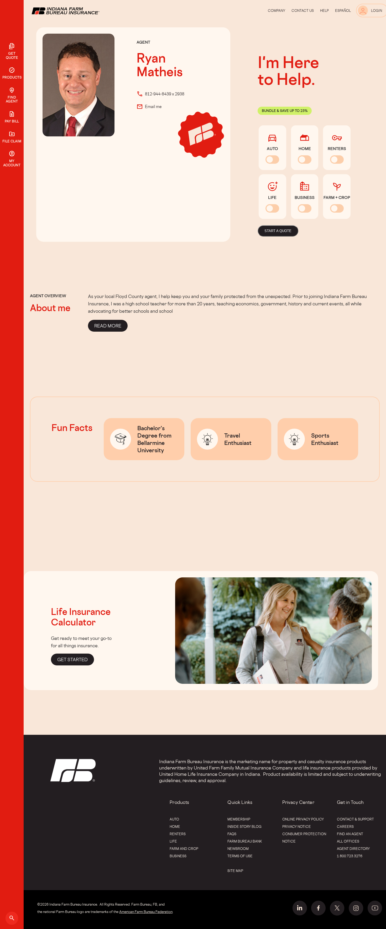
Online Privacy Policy (303, 819)
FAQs (231, 834)
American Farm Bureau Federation (146, 912)
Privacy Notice (296, 826)
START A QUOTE (277, 231)
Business (178, 856)
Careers (345, 826)
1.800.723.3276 (349, 856)
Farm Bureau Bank (244, 841)
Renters (178, 834)
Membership (238, 819)
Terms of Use (240, 856)
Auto (174, 819)
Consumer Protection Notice (304, 837)
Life (173, 841)
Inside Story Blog (244, 826)
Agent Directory (353, 848)
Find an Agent (350, 834)
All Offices (348, 841)
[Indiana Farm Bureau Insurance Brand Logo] (75, 10)
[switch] (272, 159)
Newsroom (238, 848)
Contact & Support (355, 819)
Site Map (235, 871)
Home (175, 826)
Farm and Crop (184, 848)
